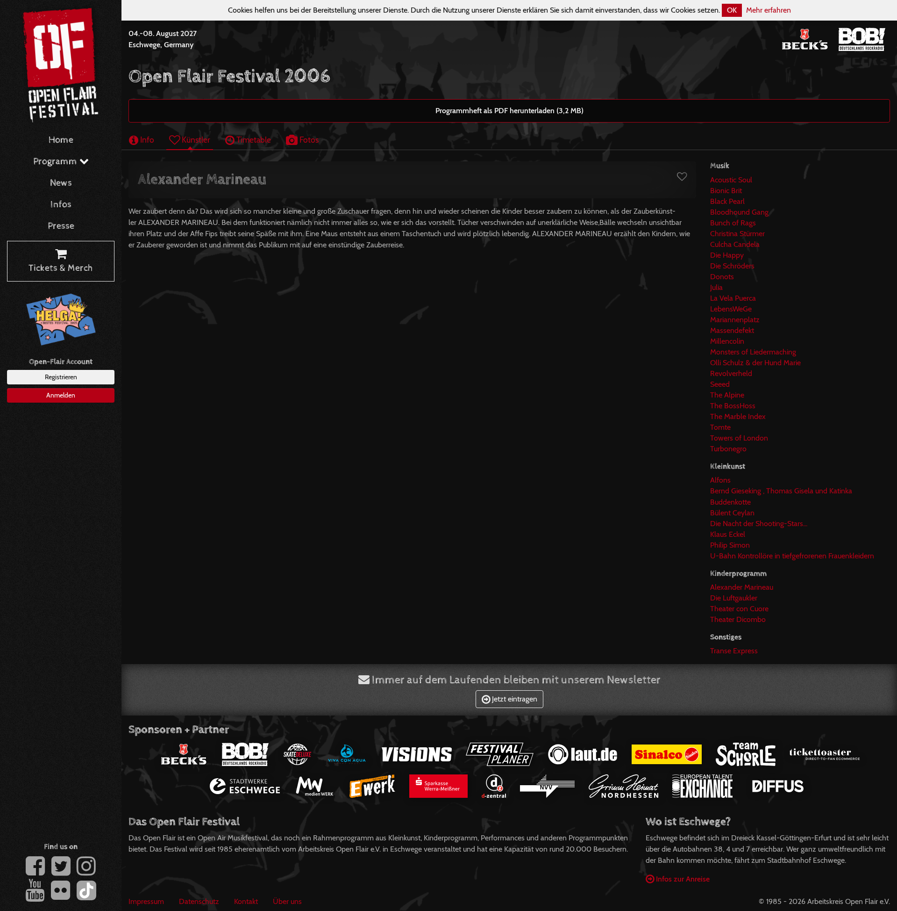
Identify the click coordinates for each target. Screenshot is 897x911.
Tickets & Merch (60, 268)
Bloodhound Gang (739, 212)
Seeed (720, 384)
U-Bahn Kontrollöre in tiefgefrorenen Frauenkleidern (792, 555)
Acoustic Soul (731, 179)
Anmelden (60, 395)
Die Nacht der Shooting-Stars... (758, 523)
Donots (722, 276)
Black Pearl (727, 201)
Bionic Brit (726, 190)
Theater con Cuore (739, 608)
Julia (716, 287)
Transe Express (734, 650)
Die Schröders (732, 265)
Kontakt (246, 901)
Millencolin (727, 341)
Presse (61, 226)
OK (732, 10)
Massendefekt (732, 330)
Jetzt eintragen (513, 698)
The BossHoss (732, 405)
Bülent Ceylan (732, 512)
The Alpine (727, 394)
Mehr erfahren (768, 10)
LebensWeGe (731, 308)
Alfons (720, 480)
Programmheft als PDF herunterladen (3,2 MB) (509, 110)
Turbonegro (728, 448)
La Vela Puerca (733, 298)
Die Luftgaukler (733, 597)
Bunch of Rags (733, 222)
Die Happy (727, 255)
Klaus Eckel (727, 534)
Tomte (720, 427)
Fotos (308, 140)
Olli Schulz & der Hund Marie (755, 362)
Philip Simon (730, 545)
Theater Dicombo (738, 619)
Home (61, 140)
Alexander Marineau (741, 587)
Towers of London (739, 438)
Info (146, 140)
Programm (56, 161)
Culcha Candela (735, 244)
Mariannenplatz (735, 319)
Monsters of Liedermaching (753, 351)
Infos (60, 204)
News (61, 183)
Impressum (146, 901)
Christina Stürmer (737, 233)
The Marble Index (738, 416)
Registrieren (61, 377)
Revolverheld (731, 373)
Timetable (253, 140)
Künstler (195, 140)
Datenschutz (199, 901)
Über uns (287, 901)
